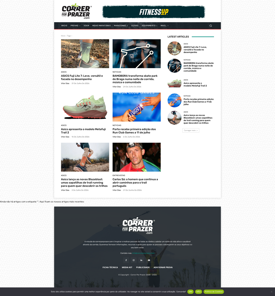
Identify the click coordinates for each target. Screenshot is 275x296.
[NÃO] (271, 291)
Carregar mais (190, 130)
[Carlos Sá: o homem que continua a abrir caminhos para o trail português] (137, 157)
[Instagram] (133, 260)
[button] (210, 25)
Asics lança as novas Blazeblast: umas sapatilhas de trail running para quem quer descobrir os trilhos (84, 183)
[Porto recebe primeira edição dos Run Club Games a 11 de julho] (137, 107)
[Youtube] (149, 260)
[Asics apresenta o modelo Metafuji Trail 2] (85, 107)
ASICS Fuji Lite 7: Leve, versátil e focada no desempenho (82, 77)
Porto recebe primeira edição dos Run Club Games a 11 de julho (134, 131)
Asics (63, 72)
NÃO (199, 291)
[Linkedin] (141, 260)
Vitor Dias (65, 83)
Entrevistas (119, 175)
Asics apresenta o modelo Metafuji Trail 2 (83, 131)
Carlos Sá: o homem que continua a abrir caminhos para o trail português (135, 183)
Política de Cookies (214, 291)
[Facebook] (126, 260)
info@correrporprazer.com (143, 253)
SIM (190, 291)
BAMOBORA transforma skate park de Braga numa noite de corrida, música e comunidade (135, 79)
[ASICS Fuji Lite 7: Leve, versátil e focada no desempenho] (85, 53)
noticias (117, 72)
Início (63, 35)
